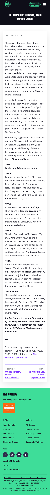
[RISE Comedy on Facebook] (5, 454)
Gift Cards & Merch (11, 442)
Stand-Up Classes (33, 433)
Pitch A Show (8, 437)
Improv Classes (32, 429)
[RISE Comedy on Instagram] (12, 454)
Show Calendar (9, 425)
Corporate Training (34, 442)
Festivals (6, 429)
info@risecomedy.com (25, 485)
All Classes (30, 425)
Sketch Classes (32, 437)
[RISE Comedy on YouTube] (19, 454)
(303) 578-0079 (35, 483)
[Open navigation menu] (44, 4)
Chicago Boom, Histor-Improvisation (13, 373)
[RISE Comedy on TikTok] (25, 454)
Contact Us (7, 465)
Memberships (8, 433)
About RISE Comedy (11, 461)
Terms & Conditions (11, 469)
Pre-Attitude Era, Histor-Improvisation (36, 373)
